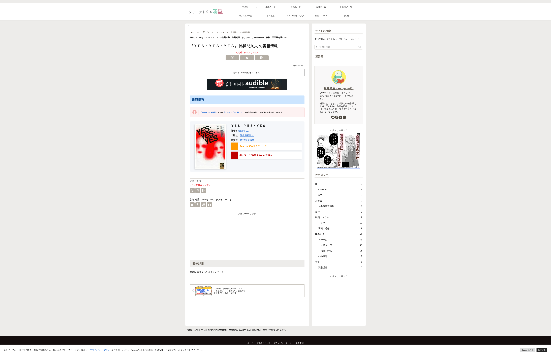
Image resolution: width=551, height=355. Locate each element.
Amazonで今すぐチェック (253, 146)
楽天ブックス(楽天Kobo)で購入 (255, 155)
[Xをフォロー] (197, 204)
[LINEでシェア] (247, 57)
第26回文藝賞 (247, 140)
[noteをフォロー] (209, 204)
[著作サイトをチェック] (192, 204)
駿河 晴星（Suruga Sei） (339, 88)
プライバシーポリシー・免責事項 (288, 343)
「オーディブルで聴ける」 (233, 112)
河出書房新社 (247, 135)
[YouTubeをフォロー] (203, 204)
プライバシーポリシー (100, 350)
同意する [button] (542, 350)
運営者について (263, 343)
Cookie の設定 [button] (527, 350)
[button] (262, 57)
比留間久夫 (243, 130)
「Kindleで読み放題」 (208, 112)
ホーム (250, 343)
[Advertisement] (247, 236)
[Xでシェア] (232, 57)
